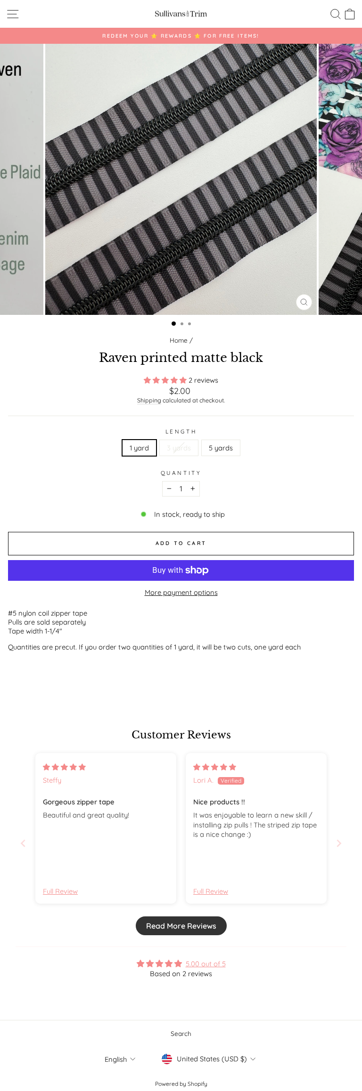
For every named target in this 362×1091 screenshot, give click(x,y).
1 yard (139, 447)
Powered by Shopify (181, 1083)
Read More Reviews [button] (181, 926)
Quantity (181, 472)
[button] (166, 380)
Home (179, 340)
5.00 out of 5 (206, 963)
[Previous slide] (23, 843)
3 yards (179, 447)
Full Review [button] (60, 891)
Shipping (149, 400)
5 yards (221, 447)
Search (181, 1033)
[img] (64, 766)
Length (181, 431)
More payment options (181, 592)
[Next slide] (338, 843)
